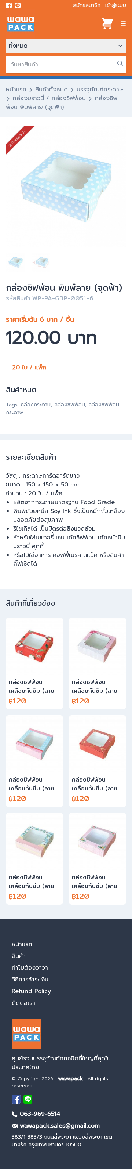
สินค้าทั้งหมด (51, 89)
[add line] (18, 5)
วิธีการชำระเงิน (30, 979)
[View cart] (107, 24)
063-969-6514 (39, 1114)
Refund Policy (31, 991)
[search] (120, 63)
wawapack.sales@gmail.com (59, 1125)
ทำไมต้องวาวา (30, 967)
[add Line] (27, 1099)
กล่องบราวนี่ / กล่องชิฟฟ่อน (49, 98)
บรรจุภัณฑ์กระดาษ (100, 89)
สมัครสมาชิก (86, 5)
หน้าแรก (16, 89)
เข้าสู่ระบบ (115, 5)
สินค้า (19, 956)
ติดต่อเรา (23, 1003)
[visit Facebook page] (9, 5)
